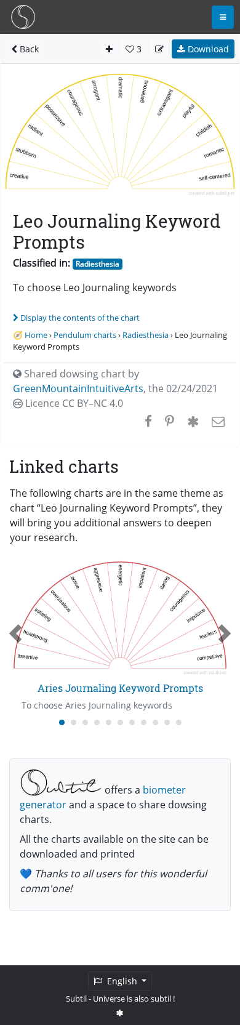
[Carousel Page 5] (108, 722)
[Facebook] (148, 421)
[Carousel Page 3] (85, 722)
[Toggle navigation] (223, 17)
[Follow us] (120, 1012)
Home (36, 334)
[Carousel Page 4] (97, 722)
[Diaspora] (193, 421)
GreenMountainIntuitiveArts (78, 388)
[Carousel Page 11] (179, 722)
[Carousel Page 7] (132, 722)
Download (207, 49)
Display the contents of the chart (80, 317)
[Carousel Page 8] (143, 722)
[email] (217, 421)
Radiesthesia (97, 264)
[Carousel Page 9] (155, 722)
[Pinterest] (169, 421)
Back (28, 49)
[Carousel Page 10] (167, 722)
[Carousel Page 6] (120, 722)
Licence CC (73, 403)
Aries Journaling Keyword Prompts (120, 687)
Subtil (76, 998)
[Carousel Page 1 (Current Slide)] (62, 722)
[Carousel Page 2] (73, 722)
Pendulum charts (85, 334)
